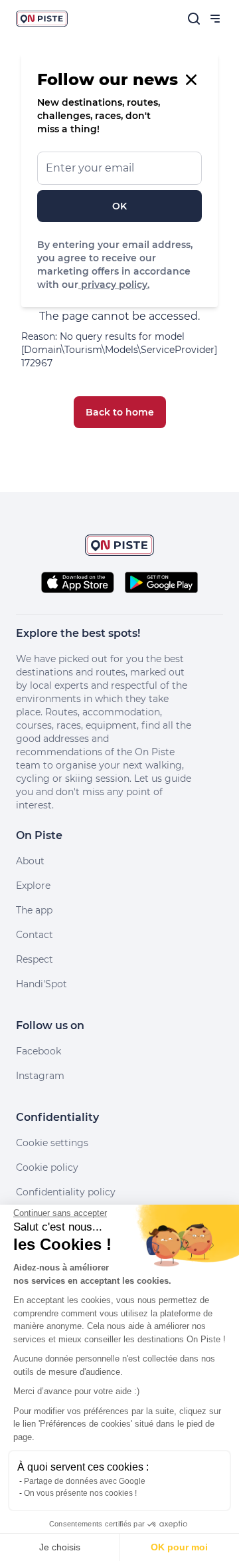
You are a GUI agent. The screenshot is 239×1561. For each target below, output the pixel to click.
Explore (33, 886)
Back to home (120, 412)
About (30, 861)
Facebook (38, 1051)
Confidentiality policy (66, 1192)
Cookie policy (47, 1167)
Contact (34, 935)
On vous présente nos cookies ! (80, 1493)
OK (119, 206)
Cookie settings (52, 1143)
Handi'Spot (41, 984)
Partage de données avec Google (84, 1481)
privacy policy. (113, 285)
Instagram (40, 1076)
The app (34, 910)
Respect (34, 959)
